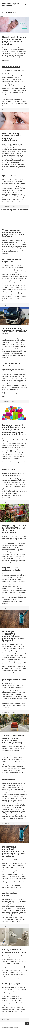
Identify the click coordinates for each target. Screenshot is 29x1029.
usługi (13, 110)
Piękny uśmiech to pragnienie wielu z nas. (14, 950)
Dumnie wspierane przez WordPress (10, 1027)
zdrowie (13, 206)
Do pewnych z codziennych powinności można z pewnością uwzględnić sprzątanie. (13, 636)
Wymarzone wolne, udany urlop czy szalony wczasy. (14, 330)
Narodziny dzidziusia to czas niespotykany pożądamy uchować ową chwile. (14, 40)
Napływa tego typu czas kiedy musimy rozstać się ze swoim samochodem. (14, 529)
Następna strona (27, 1023)
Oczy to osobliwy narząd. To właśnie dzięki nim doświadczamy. (11, 137)
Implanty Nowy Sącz (11, 983)
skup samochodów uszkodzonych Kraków (12, 568)
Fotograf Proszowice (11, 66)
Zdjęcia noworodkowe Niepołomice (11, 260)
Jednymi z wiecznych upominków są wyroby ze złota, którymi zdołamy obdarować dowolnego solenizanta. (14, 429)
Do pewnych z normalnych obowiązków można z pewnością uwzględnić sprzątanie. (13, 851)
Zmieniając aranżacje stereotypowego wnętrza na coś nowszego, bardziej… (13, 739)
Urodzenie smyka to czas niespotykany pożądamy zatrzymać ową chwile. (13, 233)
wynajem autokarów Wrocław (11, 364)
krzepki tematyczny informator (10, 4)
